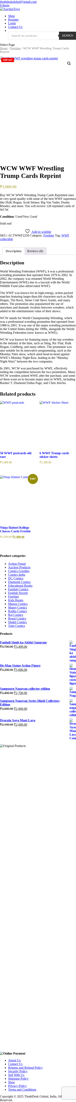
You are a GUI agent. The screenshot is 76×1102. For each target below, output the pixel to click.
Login (12, 23)
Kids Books (15, 600)
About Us (14, 1060)
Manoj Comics (17, 607)
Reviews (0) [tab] (35, 251)
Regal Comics (17, 618)
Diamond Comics (19, 582)
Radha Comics (17, 611)
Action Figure (17, 563)
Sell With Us (16, 1075)
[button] (69, 63)
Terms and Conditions (22, 1089)
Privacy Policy (17, 1086)
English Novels (18, 593)
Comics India (16, 574)
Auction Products (19, 567)
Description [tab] (13, 251)
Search (67, 35)
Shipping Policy (18, 1078)
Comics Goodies (18, 571)
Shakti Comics (17, 622)
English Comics (18, 589)
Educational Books (20, 585)
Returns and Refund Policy (25, 1067)
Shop (11, 16)
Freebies (15, 48)
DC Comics (15, 578)
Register (13, 19)
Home (4, 48)
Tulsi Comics (16, 625)
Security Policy (18, 1071)
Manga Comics (18, 604)
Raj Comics (15, 615)
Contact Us (15, 27)
